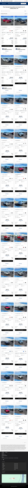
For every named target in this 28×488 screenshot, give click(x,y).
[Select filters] (25, 13)
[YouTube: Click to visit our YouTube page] (3, 459)
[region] (7, 42)
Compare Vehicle (5, 92)
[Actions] (12, 27)
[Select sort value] (26, 13)
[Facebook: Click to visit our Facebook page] (2, 459)
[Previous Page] (21, 442)
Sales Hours (3, 461)
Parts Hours (3, 472)
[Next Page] (22, 442)
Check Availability (20, 46)
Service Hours (3, 471)
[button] (13, 20)
